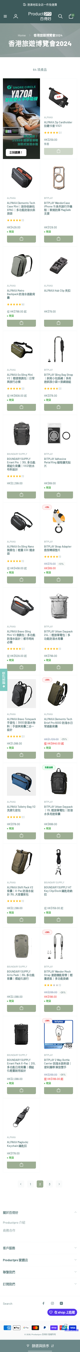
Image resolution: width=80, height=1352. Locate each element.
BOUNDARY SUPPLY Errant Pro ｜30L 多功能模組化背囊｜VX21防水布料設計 (21, 464)
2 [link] (40, 1184)
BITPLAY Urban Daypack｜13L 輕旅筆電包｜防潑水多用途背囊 (58, 810)
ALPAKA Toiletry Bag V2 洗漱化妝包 (21, 808)
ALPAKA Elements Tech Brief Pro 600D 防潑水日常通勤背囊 (58, 722)
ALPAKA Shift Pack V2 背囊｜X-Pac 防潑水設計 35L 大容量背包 (20, 891)
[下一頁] (59, 1184)
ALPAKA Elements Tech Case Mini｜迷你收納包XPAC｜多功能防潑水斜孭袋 (21, 208)
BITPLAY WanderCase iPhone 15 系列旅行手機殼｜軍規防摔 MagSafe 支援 (58, 208)
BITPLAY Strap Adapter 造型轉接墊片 (57, 548)
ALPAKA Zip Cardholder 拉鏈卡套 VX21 (58, 124)
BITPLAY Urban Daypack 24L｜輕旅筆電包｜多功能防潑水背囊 (58, 635)
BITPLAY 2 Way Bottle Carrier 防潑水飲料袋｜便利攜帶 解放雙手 (58, 1063)
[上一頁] (21, 1184)
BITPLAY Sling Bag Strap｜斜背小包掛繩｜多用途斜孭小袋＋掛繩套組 (58, 378)
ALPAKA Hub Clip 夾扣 (57, 290)
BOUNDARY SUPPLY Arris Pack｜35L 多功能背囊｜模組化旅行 (21, 975)
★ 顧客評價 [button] (3, 680)
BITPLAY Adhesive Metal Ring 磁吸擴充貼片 (57, 462)
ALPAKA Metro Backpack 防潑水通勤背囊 (21, 294)
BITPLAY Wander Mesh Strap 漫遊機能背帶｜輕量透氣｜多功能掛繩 (58, 975)
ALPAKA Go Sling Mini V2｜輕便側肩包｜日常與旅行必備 (21, 378)
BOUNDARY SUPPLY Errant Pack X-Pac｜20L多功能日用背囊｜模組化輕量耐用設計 (21, 1065)
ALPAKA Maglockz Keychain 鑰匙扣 (17, 1143)
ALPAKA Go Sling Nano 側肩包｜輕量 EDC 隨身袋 (21, 550)
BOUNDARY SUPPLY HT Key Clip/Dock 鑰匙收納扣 (58, 891)
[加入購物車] (58, 151)
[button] (5, 16)
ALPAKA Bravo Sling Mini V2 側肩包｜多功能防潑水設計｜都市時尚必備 (21, 637)
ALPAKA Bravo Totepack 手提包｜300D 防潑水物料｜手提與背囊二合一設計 (21, 724)
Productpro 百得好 (39, 1334)
